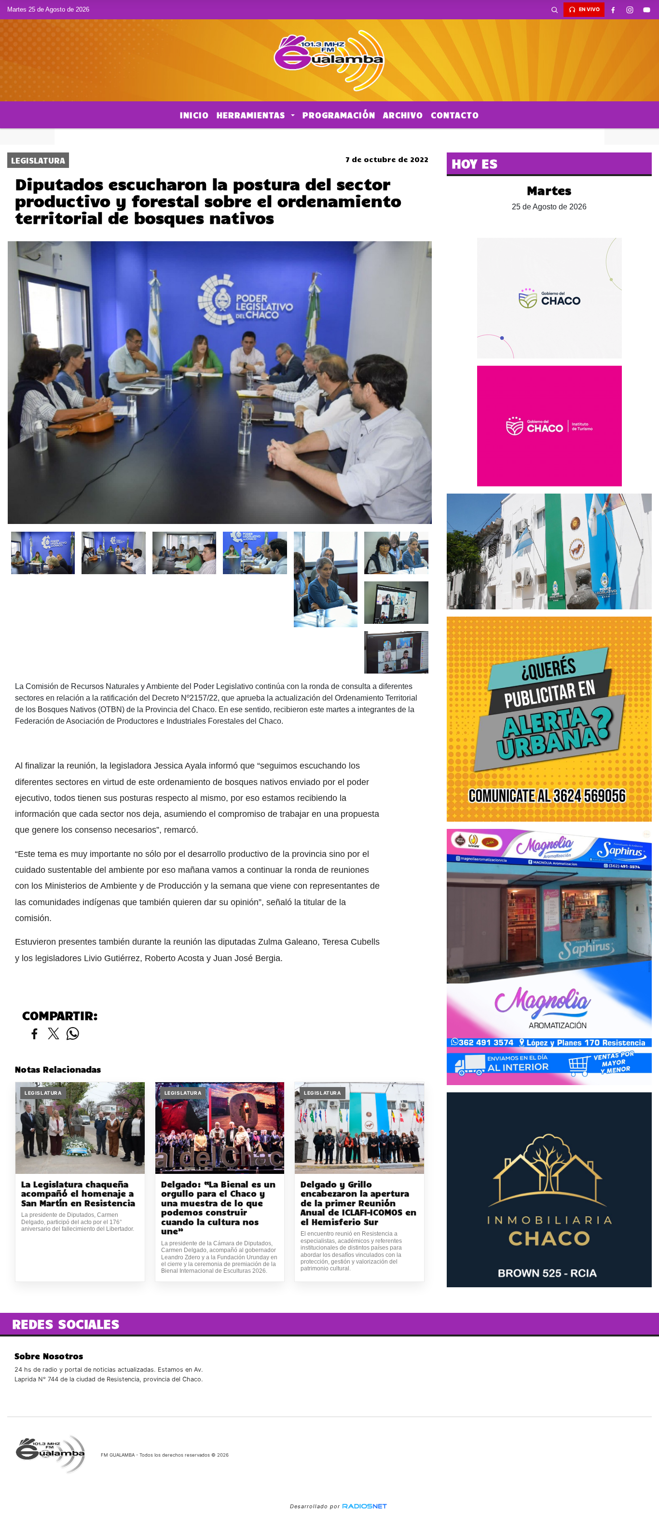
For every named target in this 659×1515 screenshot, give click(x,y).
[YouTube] (647, 9)
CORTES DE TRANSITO (329, 136)
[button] (555, 9)
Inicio (194, 115)
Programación (338, 115)
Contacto (455, 115)
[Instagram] (630, 9)
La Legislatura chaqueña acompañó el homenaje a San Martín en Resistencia (78, 1194)
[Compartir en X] (53, 1034)
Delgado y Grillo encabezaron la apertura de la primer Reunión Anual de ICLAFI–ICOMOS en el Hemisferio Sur (358, 1203)
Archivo (403, 115)
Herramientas (252, 115)
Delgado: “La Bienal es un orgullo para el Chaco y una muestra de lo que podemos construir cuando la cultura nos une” (218, 1208)
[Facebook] (613, 9)
